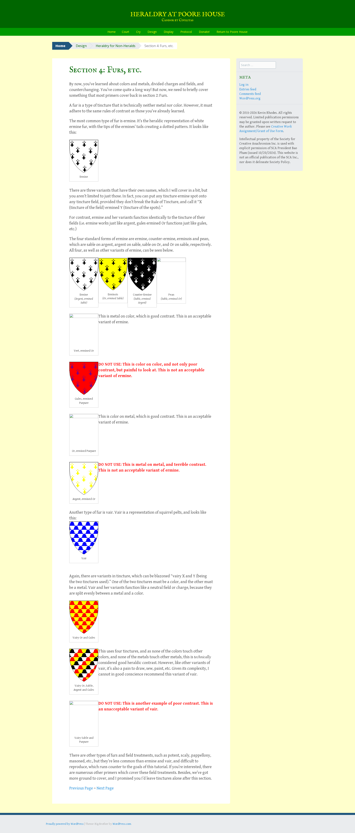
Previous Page (81, 788)
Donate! (204, 32)
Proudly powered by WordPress (65, 824)
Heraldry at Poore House (177, 14)
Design (152, 32)
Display (168, 32)
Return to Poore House (232, 32)
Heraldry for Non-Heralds (115, 46)
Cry (138, 32)
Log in (243, 85)
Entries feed (247, 89)
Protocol (186, 32)
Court (125, 32)
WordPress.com (122, 824)
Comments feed (250, 94)
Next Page (105, 788)
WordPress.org (249, 98)
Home (111, 32)
